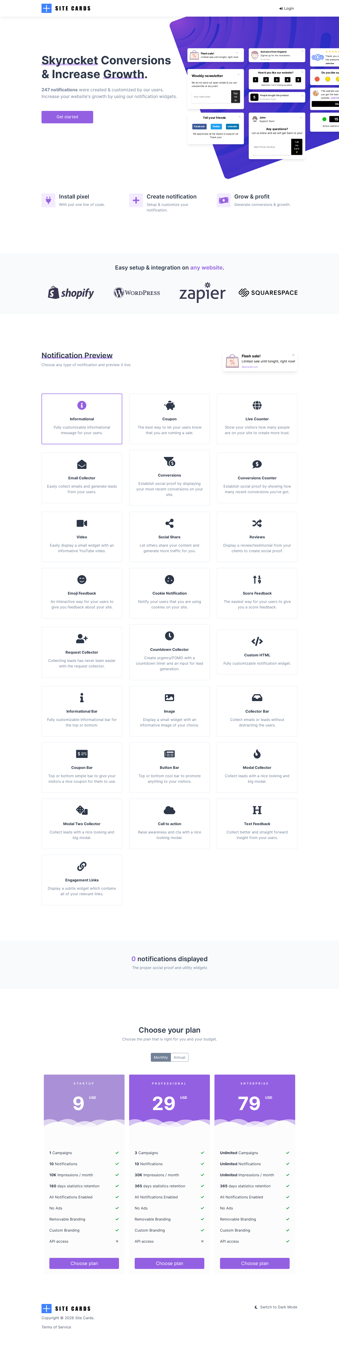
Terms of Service (56, 1327)
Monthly (161, 1057)
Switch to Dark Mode (278, 1307)
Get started (67, 116)
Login (288, 8)
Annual (179, 1057)
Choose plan (84, 1263)
